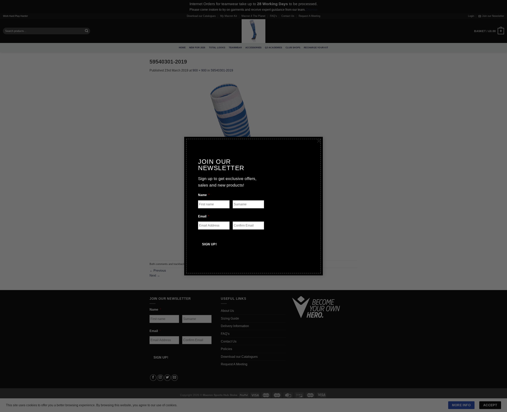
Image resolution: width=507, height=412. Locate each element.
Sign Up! (209, 244)
